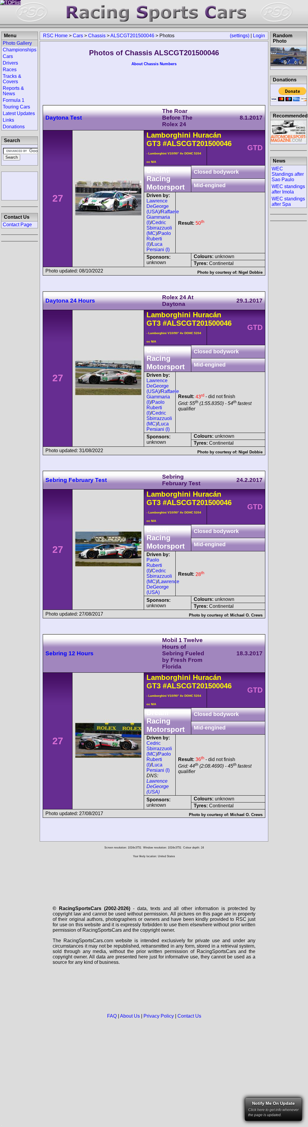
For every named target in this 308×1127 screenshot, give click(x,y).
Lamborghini (168, 135)
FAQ (112, 1016)
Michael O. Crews (246, 615)
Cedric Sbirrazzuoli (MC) (159, 228)
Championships (19, 49)
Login (259, 35)
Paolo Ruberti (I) (158, 239)
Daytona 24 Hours (70, 300)
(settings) (239, 35)
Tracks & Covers (12, 79)
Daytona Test (63, 117)
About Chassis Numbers (154, 64)
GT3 (153, 143)
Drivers (10, 62)
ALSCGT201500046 (132, 35)
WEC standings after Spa (288, 201)
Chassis (97, 35)
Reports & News (13, 91)
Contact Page (17, 224)
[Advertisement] (20, 185)
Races (10, 69)
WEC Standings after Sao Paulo (288, 174)
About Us (130, 1016)
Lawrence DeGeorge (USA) (157, 206)
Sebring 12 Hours (69, 653)
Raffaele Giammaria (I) (162, 217)
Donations (14, 126)
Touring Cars (16, 106)
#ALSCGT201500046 (197, 143)
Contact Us (189, 1016)
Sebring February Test (76, 480)
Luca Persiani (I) (158, 247)
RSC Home (55, 35)
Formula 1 (13, 100)
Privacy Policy (158, 1016)
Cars (78, 35)
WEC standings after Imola (288, 189)
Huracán (207, 135)
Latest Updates (19, 113)
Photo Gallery (17, 43)
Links (8, 120)
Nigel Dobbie (251, 272)
